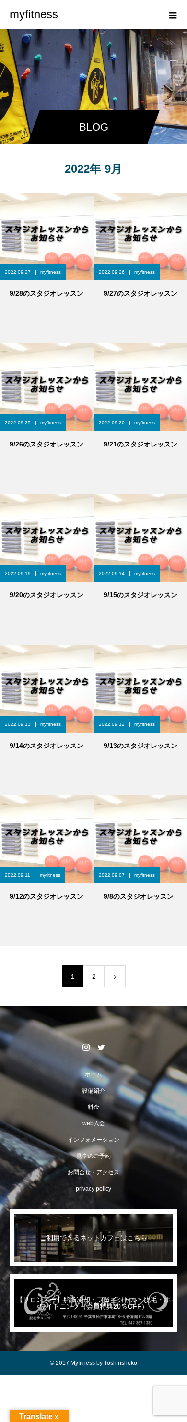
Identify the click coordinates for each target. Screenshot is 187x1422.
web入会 (93, 1123)
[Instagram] (86, 1047)
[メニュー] (172, 14)
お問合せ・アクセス (93, 1172)
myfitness (50, 272)
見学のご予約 (93, 1156)
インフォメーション (93, 1139)
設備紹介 (93, 1090)
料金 (93, 1107)
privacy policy (93, 1188)
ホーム (93, 1074)
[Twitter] (101, 1047)
